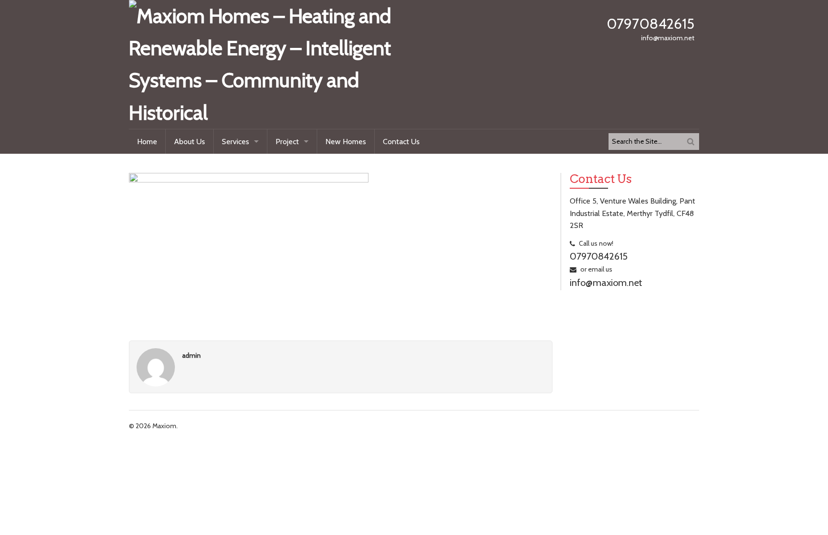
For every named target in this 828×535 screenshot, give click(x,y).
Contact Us (401, 141)
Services (235, 141)
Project (287, 141)
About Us (189, 141)
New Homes (345, 141)
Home (147, 141)
